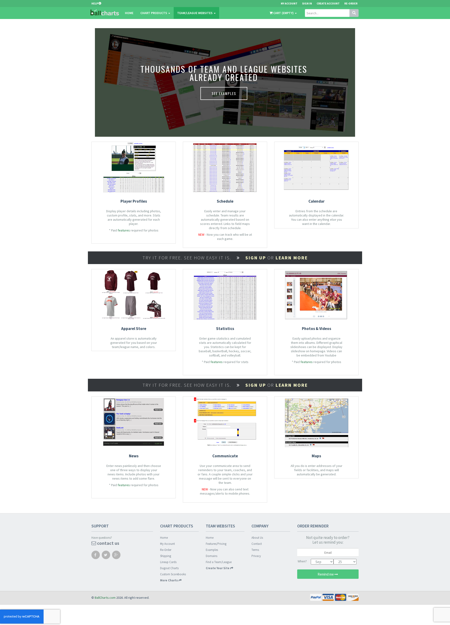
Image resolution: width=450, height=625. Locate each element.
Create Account (328, 3)
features (124, 230)
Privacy (256, 556)
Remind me (326, 574)
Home (129, 13)
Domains (211, 556)
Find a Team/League (219, 562)
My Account (167, 544)
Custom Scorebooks (173, 574)
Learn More (291, 258)
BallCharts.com (105, 597)
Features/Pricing (216, 544)
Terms (255, 550)
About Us (257, 538)
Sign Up (255, 258)
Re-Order (350, 3)
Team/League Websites (195, 13)
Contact (256, 544)
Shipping (165, 556)
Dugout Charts (169, 568)
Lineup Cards (168, 562)
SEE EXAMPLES (224, 93)
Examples (212, 550)
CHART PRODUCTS (154, 13)
